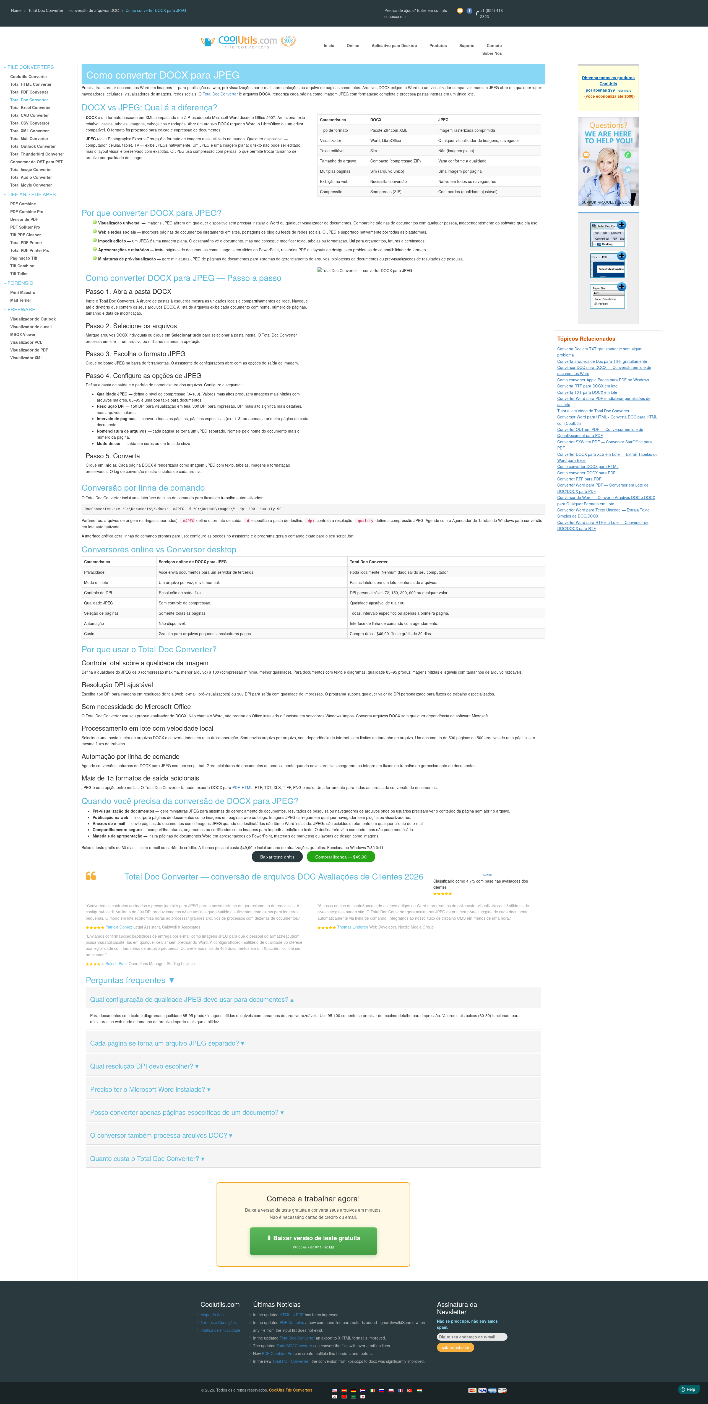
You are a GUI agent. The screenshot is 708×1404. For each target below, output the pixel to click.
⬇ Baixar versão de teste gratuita (313, 1241)
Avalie (487, 874)
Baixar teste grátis (277, 857)
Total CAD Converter (29, 115)
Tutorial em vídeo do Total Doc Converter (593, 410)
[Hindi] (420, 1390)
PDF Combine (23, 203)
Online (353, 45)
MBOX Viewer (22, 334)
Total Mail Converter (29, 138)
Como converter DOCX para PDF (586, 472)
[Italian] (373, 1390)
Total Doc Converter (29, 99)
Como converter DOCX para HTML (588, 466)
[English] (335, 1390)
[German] (354, 1390)
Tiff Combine (22, 265)
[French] (401, 1390)
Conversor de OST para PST (36, 161)
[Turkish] (410, 1390)
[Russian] (382, 1390)
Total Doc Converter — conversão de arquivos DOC (73, 10)
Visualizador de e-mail (31, 326)
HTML (247, 787)
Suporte (466, 45)
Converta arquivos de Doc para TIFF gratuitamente (602, 361)
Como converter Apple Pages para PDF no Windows (603, 379)
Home (16, 10)
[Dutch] (363, 1390)
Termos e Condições (219, 1322)
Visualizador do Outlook (33, 319)
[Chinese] (344, 1396)
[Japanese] (363, 1396)
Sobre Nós (492, 53)
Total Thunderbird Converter (37, 154)
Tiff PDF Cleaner (25, 234)
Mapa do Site (212, 1314)
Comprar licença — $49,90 (341, 857)
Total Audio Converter (31, 177)
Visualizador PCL (26, 342)
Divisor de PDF (24, 219)
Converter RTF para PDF (579, 479)
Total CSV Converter (294, 1345)
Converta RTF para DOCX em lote (587, 386)
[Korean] (335, 1396)
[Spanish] (344, 1390)
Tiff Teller (19, 273)
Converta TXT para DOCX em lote (587, 392)
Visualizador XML (26, 357)
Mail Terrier (20, 300)
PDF (236, 787)
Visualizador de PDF (29, 350)
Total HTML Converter (30, 84)
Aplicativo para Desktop (394, 45)
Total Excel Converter (30, 107)
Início (329, 45)
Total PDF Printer (26, 242)
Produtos (438, 45)
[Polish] (391, 1390)
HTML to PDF (292, 1314)
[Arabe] (354, 1396)
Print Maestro (22, 292)
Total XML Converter (29, 130)
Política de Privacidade (220, 1330)
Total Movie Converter (31, 185)
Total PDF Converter (29, 92)
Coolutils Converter (28, 76)
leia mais (624, 90)
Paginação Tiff (23, 258)
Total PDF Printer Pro (30, 250)
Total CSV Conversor (29, 123)
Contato (494, 45)
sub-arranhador (455, 1347)
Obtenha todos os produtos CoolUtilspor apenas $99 (608, 84)
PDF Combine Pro (26, 211)
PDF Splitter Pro (25, 227)
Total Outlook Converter (33, 146)
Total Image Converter (31, 169)
